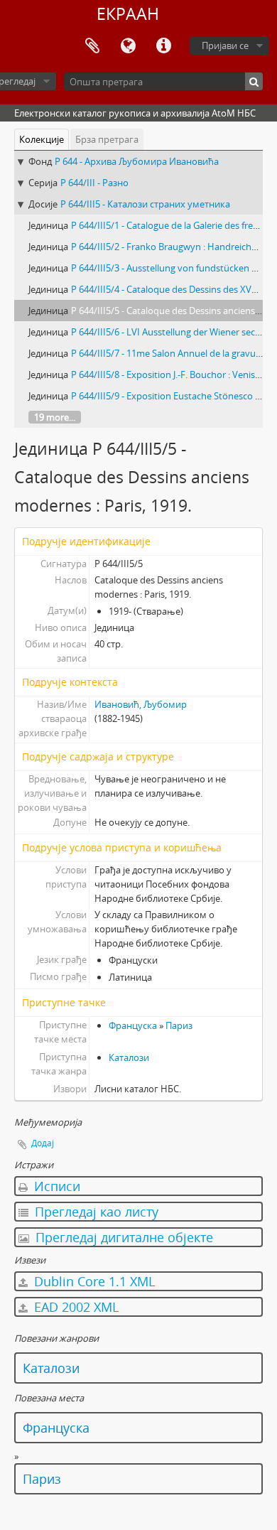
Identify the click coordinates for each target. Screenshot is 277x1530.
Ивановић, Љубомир (140, 704)
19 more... (54, 417)
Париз (178, 1025)
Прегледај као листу (94, 1211)
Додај (42, 1143)
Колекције (41, 139)
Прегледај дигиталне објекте (122, 1237)
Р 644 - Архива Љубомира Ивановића (137, 161)
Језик (128, 46)
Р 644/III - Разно (94, 182)
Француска (133, 1025)
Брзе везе (163, 46)
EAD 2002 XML (75, 1306)
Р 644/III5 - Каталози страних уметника (145, 204)
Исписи (55, 1186)
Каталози (129, 1057)
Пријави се (225, 45)
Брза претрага (106, 139)
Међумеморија (92, 46)
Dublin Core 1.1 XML (93, 1281)
